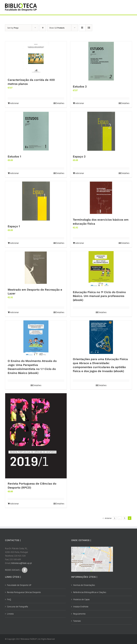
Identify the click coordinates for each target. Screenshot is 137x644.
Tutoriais (77, 621)
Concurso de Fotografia (17, 606)
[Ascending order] (42, 27)
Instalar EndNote (80, 606)
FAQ (9, 599)
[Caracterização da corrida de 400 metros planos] (36, 58)
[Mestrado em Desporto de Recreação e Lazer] (36, 267)
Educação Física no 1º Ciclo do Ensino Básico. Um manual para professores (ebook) (99, 296)
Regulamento (79, 613)
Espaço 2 (79, 156)
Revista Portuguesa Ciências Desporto (24, 592)
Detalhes (60, 103)
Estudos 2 (80, 86)
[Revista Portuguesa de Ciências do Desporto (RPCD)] (36, 435)
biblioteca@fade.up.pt (21, 563)
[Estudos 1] (36, 131)
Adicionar (14, 103)
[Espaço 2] (101, 131)
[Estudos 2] (101, 61)
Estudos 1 (14, 156)
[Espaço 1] (36, 201)
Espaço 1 (14, 226)
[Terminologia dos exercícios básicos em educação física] (101, 197)
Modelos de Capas (81, 599)
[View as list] (89, 27)
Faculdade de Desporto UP (19, 585)
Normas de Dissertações (84, 585)
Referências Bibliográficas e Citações (89, 592)
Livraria (10, 613)
